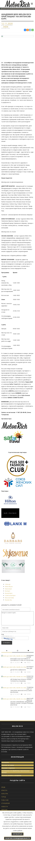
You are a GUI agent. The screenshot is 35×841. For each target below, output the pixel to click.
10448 (28, 672)
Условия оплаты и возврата (11, 775)
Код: (2, 634)
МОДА (3, 787)
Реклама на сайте (8, 765)
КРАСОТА (4, 790)
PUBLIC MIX (4, 800)
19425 (28, 662)
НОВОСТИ (4, 806)
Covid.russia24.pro (10, 595)
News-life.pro (9, 586)
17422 (28, 707)
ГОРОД (3, 797)
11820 (28, 683)
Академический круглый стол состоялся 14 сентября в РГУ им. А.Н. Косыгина (22, 658)
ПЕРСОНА (4, 810)
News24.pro (8, 589)
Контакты (5, 762)
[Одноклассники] (27, 30)
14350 (28, 694)
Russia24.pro (8, 593)
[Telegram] (30, 30)
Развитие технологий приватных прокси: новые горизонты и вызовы (21, 678)
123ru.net (7, 584)
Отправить (6, 642)
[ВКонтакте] (25, 30)
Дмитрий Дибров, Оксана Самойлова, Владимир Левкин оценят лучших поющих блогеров (21, 702)
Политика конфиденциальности (17, 838)
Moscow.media (9, 598)
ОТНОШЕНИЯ (5, 803)
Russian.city (8, 600)
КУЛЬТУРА (4, 793)
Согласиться (17, 834)
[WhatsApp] (33, 30)
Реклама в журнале (8, 768)
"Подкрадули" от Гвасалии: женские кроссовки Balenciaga (21, 689)
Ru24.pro (7, 591)
